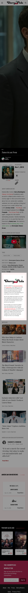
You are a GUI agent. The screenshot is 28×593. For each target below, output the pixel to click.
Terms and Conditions (17, 285)
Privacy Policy (9, 287)
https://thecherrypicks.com (9, 308)
